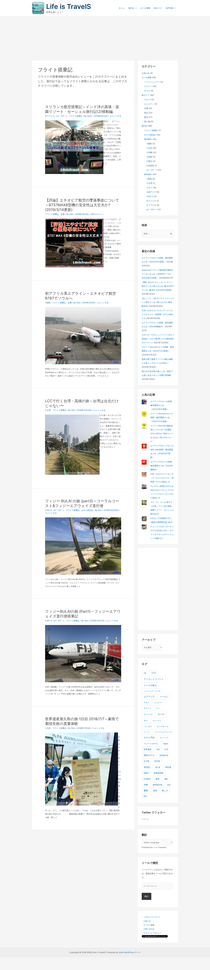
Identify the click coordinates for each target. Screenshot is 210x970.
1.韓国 (47, 302)
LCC (154, 672)
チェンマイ (157, 721)
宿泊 (146, 113)
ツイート (145, 819)
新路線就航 (158, 773)
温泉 (169, 785)
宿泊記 (147, 767)
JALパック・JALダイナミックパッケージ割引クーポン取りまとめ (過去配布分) (158, 302)
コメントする (115, 116)
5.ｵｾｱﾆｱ (48, 510)
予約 (158, 749)
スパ (157, 708)
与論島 (165, 744)
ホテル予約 (149, 737)
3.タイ (149, 187)
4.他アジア (151, 192)
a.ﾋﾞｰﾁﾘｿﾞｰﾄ (62, 116)
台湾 (166, 749)
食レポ (165, 790)
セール (161, 714)
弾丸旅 (168, 767)
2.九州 (48, 728)
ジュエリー (158, 702)
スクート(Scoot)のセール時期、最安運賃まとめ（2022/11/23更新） (161, 417)
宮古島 (157, 761)
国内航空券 (164, 755)
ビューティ (149, 104)
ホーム (122, 8)
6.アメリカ (151, 201)
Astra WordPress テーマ (130, 952)
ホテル (147, 90)
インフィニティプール (151, 691)
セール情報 (145, 8)
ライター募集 (149, 925)
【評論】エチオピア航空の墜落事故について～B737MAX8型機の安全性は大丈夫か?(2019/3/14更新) (82, 205)
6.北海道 (150, 165)
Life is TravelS (68, 6)
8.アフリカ (50, 116)
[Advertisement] (105, 34)
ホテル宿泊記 (87, 510)
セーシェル (148, 714)
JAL (145, 673)
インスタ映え (150, 685)
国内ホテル (149, 755)
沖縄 (146, 784)
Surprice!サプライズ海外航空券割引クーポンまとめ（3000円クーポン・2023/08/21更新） (158, 274)
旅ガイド (158, 8)
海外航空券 (157, 784)
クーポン (164, 696)
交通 (63, 214)
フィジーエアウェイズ (163, 732)
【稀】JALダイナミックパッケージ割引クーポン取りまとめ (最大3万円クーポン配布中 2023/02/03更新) (157, 286)
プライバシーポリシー (153, 933)
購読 (146, 896)
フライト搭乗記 (75, 116)
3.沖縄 (149, 152)
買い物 (147, 121)
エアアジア (149, 696)
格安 (158, 779)
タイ (146, 720)
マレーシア (164, 738)
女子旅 (146, 761)
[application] (135, 8)
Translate (162, 847)
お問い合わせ (149, 929)
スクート (147, 708)
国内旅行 (148, 139)
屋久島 (157, 767)
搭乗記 (146, 773)
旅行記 (131, 8)
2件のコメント (97, 214)
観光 (146, 117)
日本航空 (147, 779)
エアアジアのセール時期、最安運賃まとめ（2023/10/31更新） (162, 405)
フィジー (146, 732)
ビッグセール (163, 726)
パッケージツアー (152, 82)
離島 (146, 790)
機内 (166, 779)
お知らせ (145, 73)
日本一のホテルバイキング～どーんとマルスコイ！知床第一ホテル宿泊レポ (157, 314)
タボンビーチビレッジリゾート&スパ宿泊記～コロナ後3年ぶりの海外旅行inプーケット (158, 339)
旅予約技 (170, 8)
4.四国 (149, 157)
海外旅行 (148, 174)
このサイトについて (152, 917)
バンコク (148, 726)
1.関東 (149, 143)
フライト (148, 86)
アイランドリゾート (153, 679)
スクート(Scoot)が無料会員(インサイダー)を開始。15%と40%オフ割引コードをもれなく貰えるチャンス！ (162, 433)
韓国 (155, 790)
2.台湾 (48, 410)
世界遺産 (147, 749)
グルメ (147, 99)
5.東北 (149, 161)
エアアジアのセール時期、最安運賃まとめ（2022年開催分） (162, 466)
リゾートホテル (151, 743)
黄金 (145, 796)
